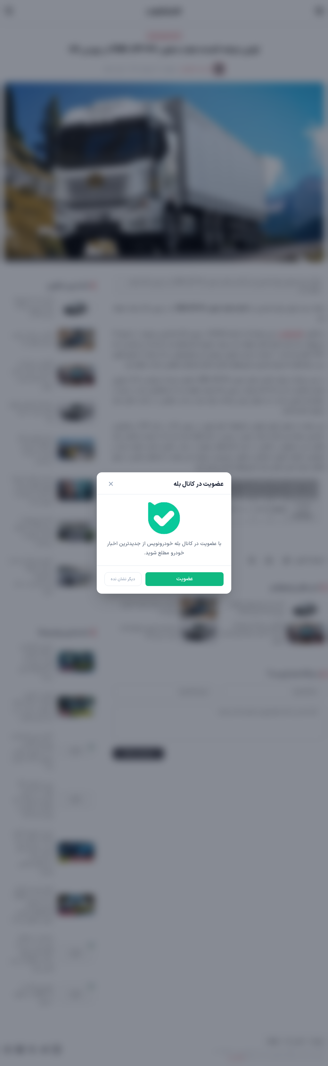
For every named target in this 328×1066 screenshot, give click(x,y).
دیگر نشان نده (123, 579)
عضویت (184, 579)
